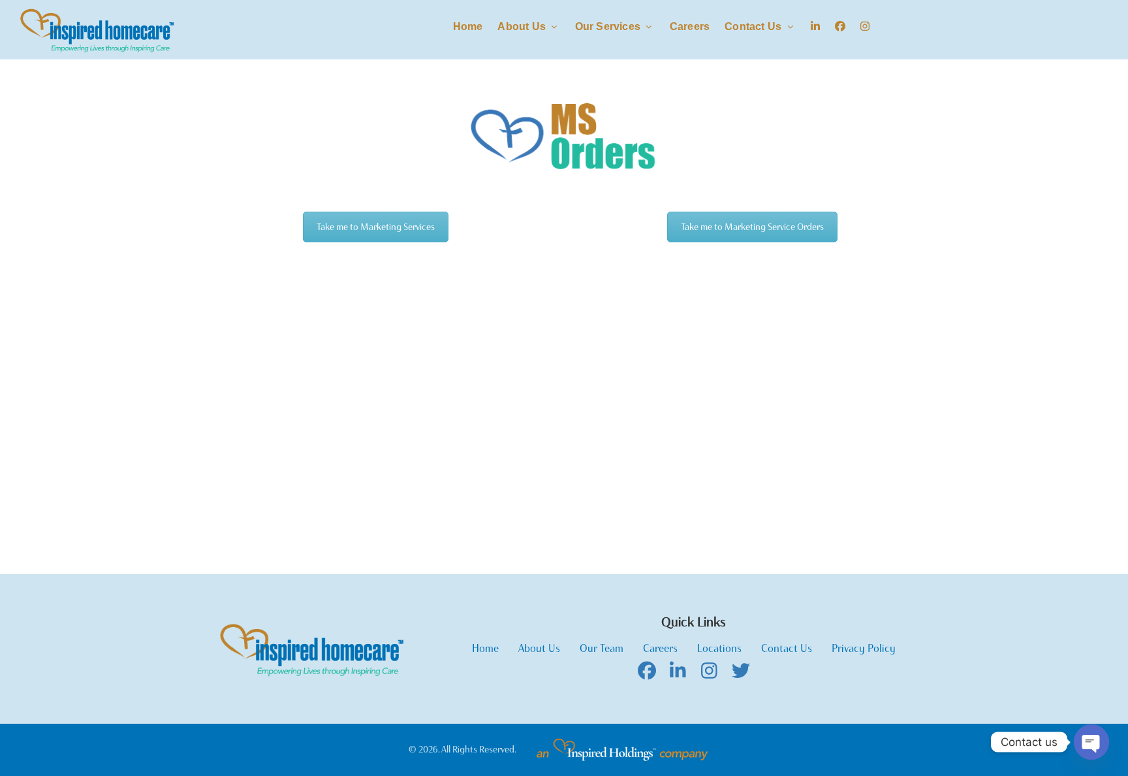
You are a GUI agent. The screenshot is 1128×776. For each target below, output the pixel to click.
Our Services (609, 26)
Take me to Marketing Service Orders (752, 227)
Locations (719, 648)
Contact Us (754, 26)
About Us (522, 26)
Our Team (601, 648)
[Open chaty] (1091, 742)
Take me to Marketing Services (376, 227)
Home (468, 26)
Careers (690, 26)
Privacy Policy (864, 648)
